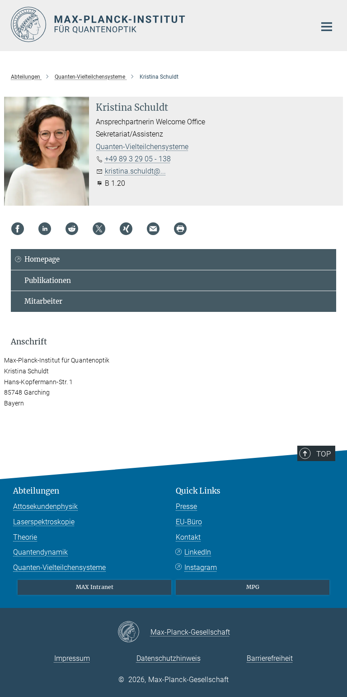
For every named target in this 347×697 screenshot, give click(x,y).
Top (323, 453)
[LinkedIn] (45, 228)
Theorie (25, 537)
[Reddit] (72, 228)
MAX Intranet (94, 587)
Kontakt (188, 537)
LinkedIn (197, 552)
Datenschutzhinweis (168, 658)
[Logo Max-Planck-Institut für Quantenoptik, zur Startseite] (158, 24)
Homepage (42, 259)
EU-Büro (189, 522)
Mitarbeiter (43, 301)
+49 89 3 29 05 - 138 (138, 159)
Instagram (200, 567)
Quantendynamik (40, 552)
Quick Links (198, 490)
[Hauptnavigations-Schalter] (327, 27)
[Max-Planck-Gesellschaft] (133, 632)
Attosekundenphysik (45, 506)
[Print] (180, 228)
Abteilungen (36, 490)
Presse (186, 506)
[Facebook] (17, 228)
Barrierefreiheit (270, 658)
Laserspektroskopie (44, 522)
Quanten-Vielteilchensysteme (142, 146)
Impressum (72, 658)
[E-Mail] (153, 228)
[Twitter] (99, 228)
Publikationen (47, 280)
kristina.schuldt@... (135, 171)
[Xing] (126, 228)
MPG (252, 587)
